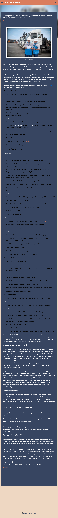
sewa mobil (42, 221)
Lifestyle (5, 467)
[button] (4, 20)
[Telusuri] (56, 2)
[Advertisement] (29, 498)
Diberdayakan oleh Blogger (30, 513)
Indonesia (28, 141)
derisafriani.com (12, 2)
